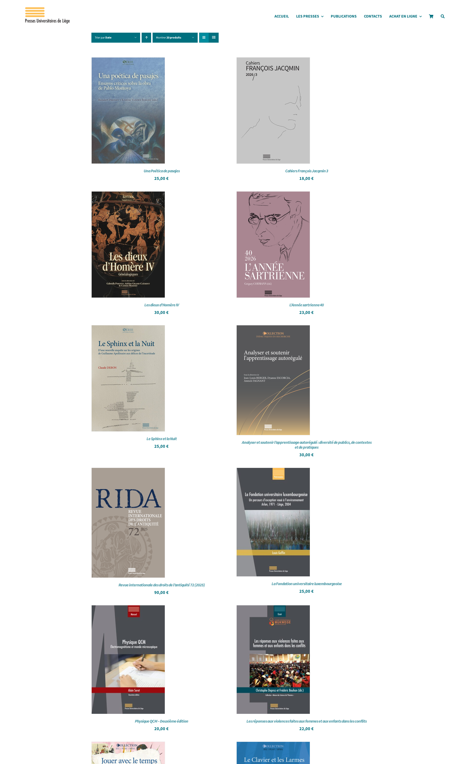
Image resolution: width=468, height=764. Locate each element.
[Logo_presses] (47, 9)
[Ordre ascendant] (146, 38)
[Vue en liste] (213, 37)
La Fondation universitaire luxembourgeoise (307, 584)
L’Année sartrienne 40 (306, 305)
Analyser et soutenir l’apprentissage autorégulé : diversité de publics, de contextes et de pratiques (306, 445)
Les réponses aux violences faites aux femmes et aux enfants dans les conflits (306, 721)
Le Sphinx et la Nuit (161, 439)
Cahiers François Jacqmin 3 (306, 171)
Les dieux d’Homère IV (161, 305)
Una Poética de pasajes (162, 171)
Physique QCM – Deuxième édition (161, 721)
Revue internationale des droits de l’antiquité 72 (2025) (161, 585)
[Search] (443, 18)
